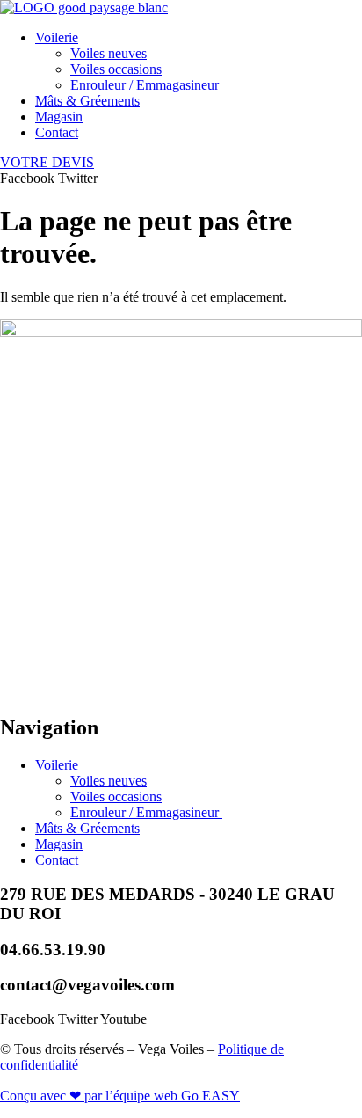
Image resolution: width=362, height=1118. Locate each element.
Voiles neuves (108, 53)
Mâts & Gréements (87, 100)
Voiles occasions (116, 69)
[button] (198, 38)
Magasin (59, 116)
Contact (56, 132)
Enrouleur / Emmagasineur (146, 84)
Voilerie (56, 37)
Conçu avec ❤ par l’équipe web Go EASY (120, 1095)
